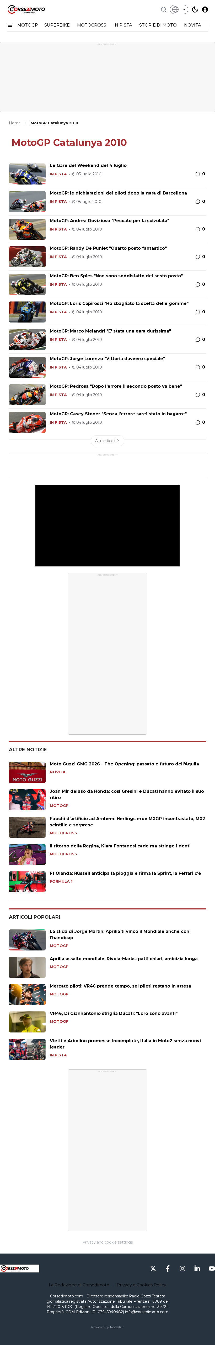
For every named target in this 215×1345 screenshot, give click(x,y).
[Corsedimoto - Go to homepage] (19, 1268)
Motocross (63, 833)
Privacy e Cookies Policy (141, 1284)
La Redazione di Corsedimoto (79, 1284)
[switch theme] (195, 9)
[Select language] (179, 9)
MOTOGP (27, 25)
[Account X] (153, 1268)
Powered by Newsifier (107, 1327)
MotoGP (59, 805)
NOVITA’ (192, 25)
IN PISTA (123, 25)
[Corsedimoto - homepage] (33, 9)
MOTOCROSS (92, 25)
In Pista (58, 174)
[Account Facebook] (168, 1268)
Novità (58, 772)
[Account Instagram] (182, 1268)
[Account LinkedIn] (197, 1268)
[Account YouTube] (212, 1268)
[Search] (163, 9)
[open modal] (205, 9)
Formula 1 (61, 881)
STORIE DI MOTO (158, 25)
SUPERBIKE (57, 25)
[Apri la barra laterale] (10, 25)
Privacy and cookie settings (107, 1242)
